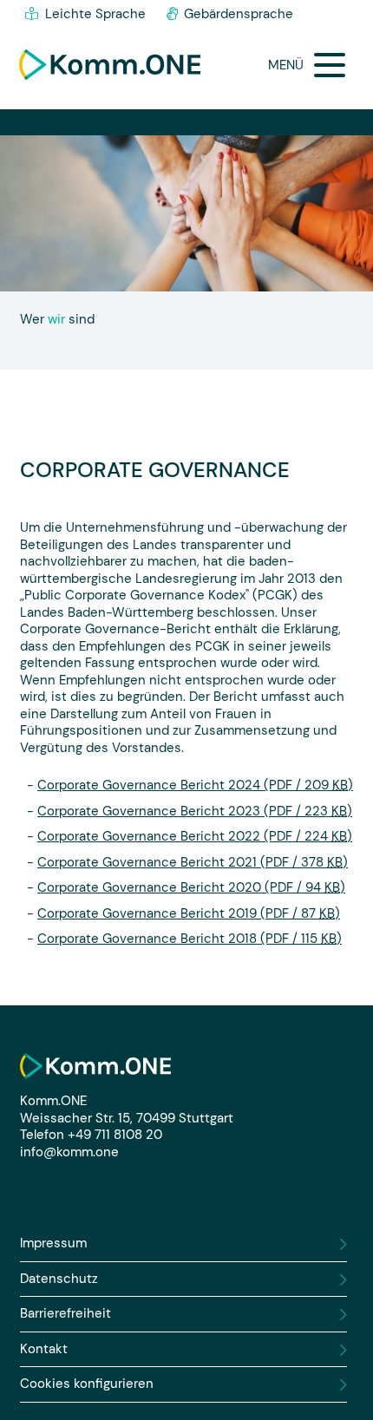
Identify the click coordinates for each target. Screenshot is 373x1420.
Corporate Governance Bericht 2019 (188, 913)
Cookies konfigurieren (87, 1384)
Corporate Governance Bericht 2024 (195, 785)
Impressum (53, 1243)
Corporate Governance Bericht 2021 (192, 862)
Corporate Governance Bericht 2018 (189, 938)
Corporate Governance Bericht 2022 (194, 836)
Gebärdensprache (238, 14)
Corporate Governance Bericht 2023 (194, 811)
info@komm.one (69, 1152)
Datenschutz (59, 1279)
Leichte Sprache (95, 14)
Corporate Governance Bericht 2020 (191, 887)
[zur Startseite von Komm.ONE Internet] (110, 65)
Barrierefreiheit (65, 1313)
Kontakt (44, 1349)
